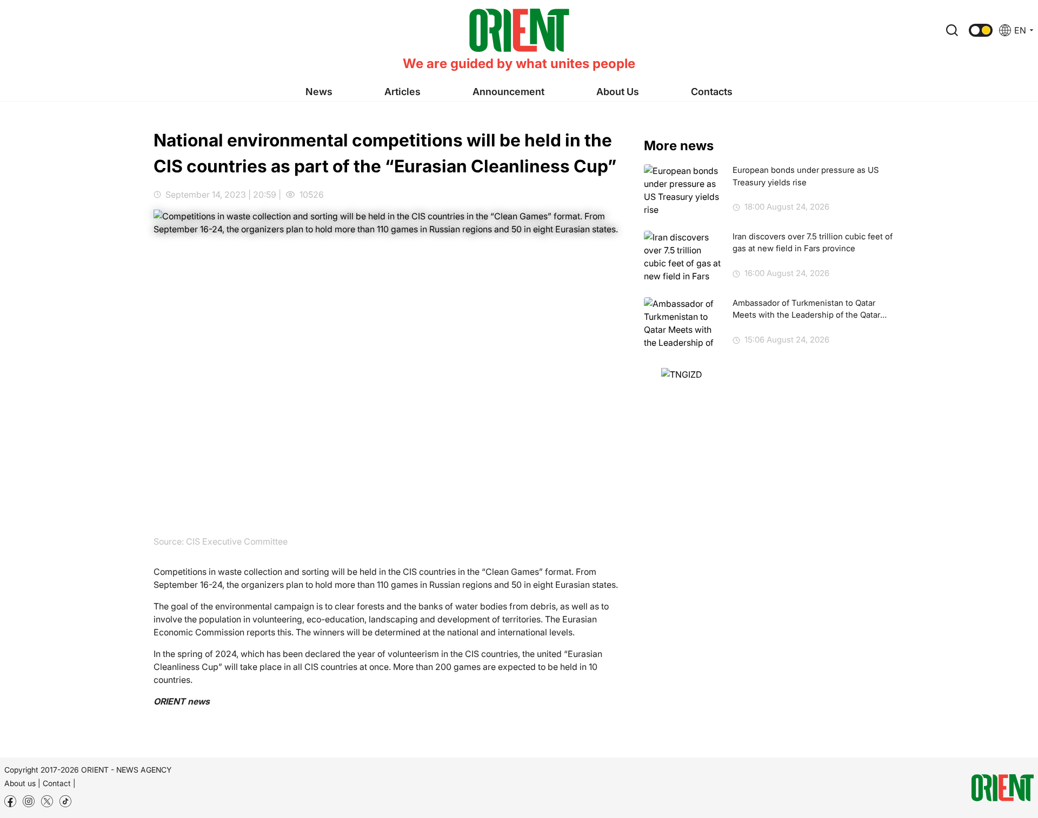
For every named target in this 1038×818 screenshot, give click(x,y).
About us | (22, 783)
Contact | (59, 783)
